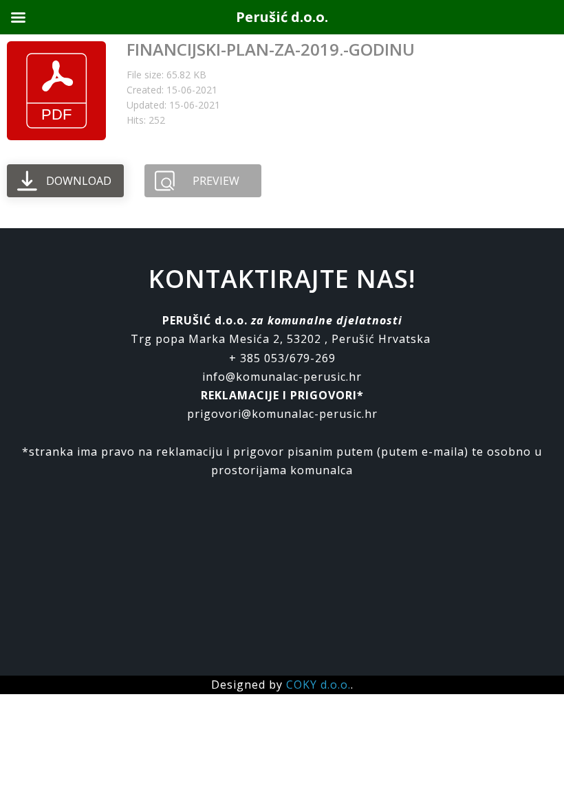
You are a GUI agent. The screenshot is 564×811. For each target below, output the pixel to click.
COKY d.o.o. (318, 684)
